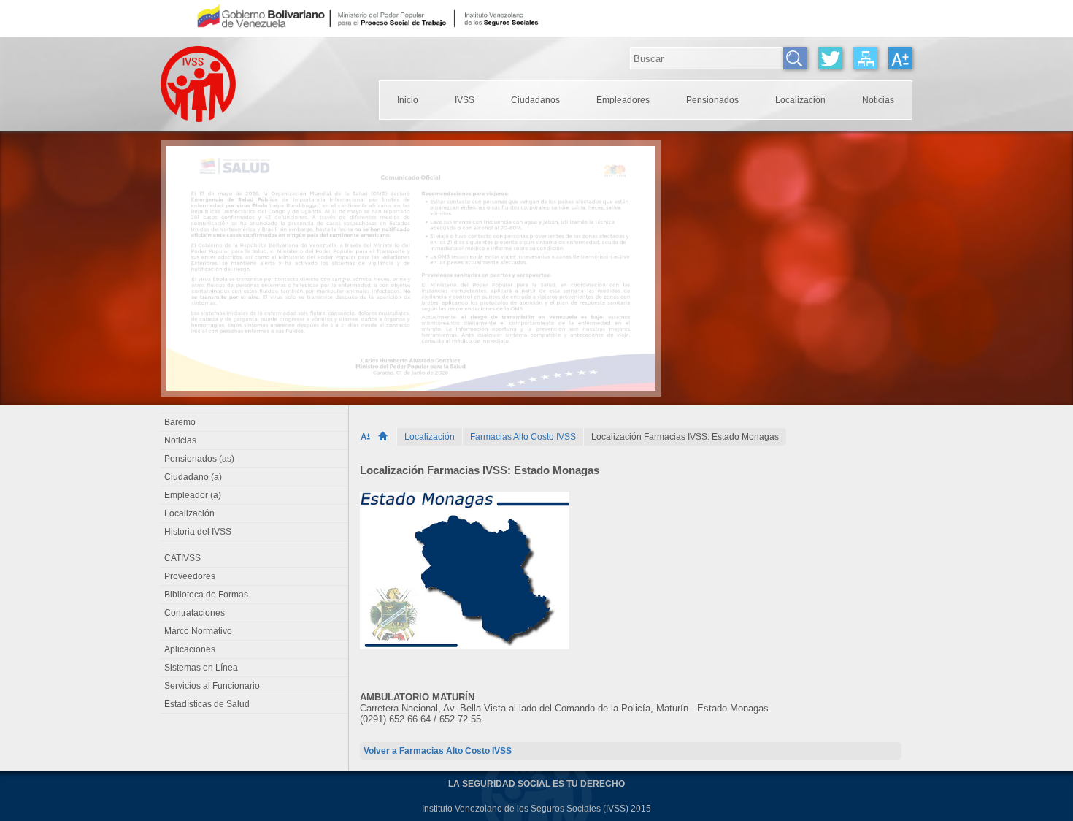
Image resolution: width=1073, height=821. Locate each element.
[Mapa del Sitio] (865, 58)
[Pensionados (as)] (255, 458)
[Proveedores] (255, 576)
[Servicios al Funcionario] (255, 686)
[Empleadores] (623, 100)
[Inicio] (387, 436)
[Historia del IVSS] (255, 532)
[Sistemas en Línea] (255, 667)
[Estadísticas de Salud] (255, 704)
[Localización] (429, 437)
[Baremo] (255, 422)
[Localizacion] (800, 100)
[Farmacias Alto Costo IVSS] (523, 437)
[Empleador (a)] (255, 495)
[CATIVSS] (255, 558)
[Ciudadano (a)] (255, 477)
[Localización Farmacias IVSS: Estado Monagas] (685, 437)
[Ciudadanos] (535, 100)
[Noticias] (878, 100)
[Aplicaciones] (255, 649)
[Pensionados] (712, 100)
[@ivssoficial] (830, 58)
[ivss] (464, 100)
